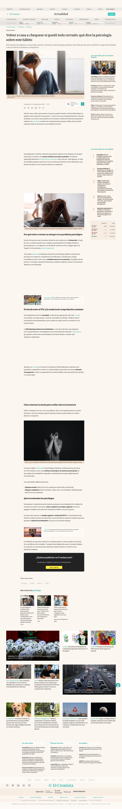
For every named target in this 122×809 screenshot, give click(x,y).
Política (57, 19)
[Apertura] (40, 792)
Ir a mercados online (11, 23)
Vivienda (52, 9)
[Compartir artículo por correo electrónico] (39, 108)
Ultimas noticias (11, 19)
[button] (118, 685)
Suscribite (50, 797)
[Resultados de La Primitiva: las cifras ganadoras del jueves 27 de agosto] (32, 646)
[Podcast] (67, 792)
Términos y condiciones (63, 800)
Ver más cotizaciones (110, 23)
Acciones (77, 9)
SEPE (53, 780)
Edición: (110, 9)
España (47, 583)
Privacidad (73, 800)
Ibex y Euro (45, 19)
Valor (113, 223)
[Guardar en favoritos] (82, 104)
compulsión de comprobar (48, 159)
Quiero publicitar (56, 567)
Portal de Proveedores (80, 797)
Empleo (89, 9)
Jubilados (40, 9)
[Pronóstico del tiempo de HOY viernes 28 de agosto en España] (103, 638)
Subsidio (82, 780)
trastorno (39, 583)
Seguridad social (25, 9)
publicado (35, 254)
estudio (35, 367)
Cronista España (10, 27)
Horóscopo (91, 780)
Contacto (21, 797)
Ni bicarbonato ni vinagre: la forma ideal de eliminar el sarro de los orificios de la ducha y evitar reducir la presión (102, 98)
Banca (97, 19)
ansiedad (32, 583)
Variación (103, 223)
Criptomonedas (84, 19)
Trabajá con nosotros (98, 797)
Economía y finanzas (29, 19)
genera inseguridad (47, 248)
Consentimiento (83, 800)
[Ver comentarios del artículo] (43, 108)
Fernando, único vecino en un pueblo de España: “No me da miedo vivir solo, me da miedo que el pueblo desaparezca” (102, 116)
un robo (77, 315)
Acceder (111, 14)
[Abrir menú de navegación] (7, 14)
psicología (29, 27)
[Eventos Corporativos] (49, 791)
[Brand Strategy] (58, 792)
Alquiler (64, 9)
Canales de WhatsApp (35, 797)
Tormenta (9, 9)
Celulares (37, 780)
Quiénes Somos (64, 797)
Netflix (100, 9)
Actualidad (69, 19)
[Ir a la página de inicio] (14, 14)
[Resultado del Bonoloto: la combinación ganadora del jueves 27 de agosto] (75, 638)
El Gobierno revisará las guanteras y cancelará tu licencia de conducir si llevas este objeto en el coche (105, 212)
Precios (61, 780)
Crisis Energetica (71, 780)
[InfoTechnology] (79, 792)
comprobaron (76, 332)
